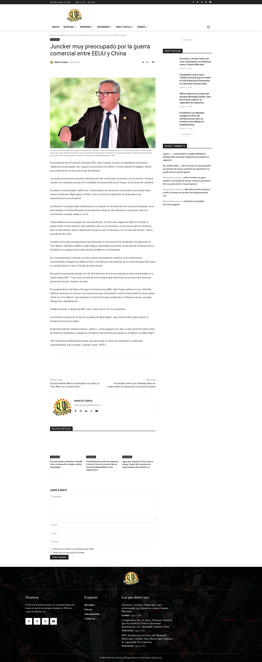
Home (52, 35)
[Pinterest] (85, 70)
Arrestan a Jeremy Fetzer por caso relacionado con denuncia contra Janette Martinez (195, 61)
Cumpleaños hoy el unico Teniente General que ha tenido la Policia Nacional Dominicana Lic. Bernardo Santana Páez (147, 623)
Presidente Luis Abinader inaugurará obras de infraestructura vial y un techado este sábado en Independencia (192, 119)
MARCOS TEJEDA (61, 62)
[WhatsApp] (106, 70)
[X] (202, 2)
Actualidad (61, 35)
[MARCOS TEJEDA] (52, 62)
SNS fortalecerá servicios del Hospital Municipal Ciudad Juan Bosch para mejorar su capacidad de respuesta (147, 638)
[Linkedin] (92, 70)
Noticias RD (127, 631)
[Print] (134, 70)
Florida (126, 615)
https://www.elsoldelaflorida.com (87, 405)
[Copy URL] (127, 70)
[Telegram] (113, 70)
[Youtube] (210, 2)
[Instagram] (197, 2)
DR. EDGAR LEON (170, 165)
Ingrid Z (166, 153)
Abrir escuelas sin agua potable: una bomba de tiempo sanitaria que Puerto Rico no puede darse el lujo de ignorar (187, 168)
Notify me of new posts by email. (68, 552)
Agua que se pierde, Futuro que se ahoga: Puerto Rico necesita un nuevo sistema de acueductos (137, 464)
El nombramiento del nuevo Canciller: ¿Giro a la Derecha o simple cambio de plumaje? (66, 464)
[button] (208, 27)
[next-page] (57, 477)
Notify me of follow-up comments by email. (73, 549)
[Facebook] (193, 2)
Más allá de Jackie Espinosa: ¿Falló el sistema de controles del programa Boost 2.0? (186, 192)
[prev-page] (52, 477)
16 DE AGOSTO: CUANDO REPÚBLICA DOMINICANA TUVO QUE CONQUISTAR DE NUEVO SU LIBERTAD (186, 157)
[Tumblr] (99, 70)
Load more (186, 134)
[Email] (120, 70)
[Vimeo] (206, 2)
